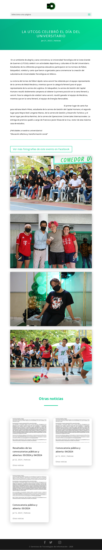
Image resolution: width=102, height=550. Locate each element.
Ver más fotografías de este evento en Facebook (41, 149)
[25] (51, 384)
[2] (51, 326)
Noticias (57, 40)
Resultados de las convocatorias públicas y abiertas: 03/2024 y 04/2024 (27, 451)
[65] (51, 268)
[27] (51, 210)
